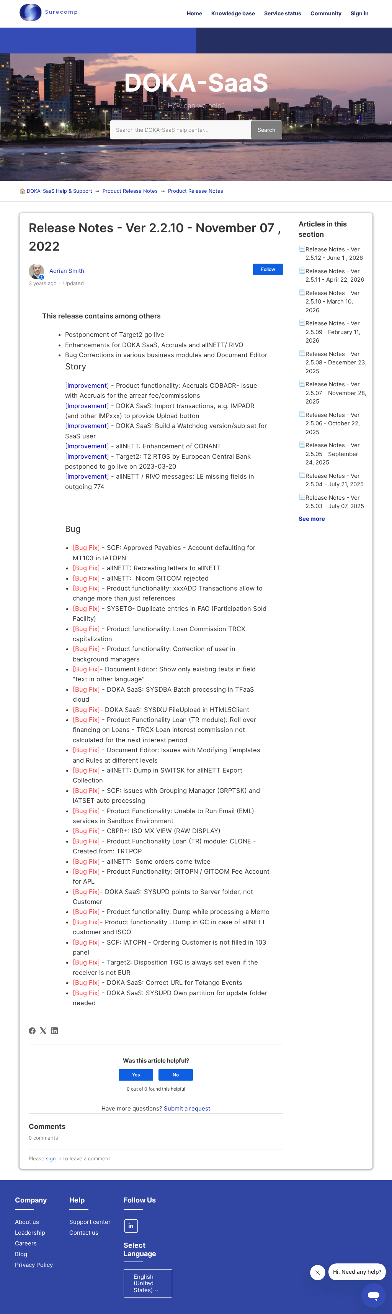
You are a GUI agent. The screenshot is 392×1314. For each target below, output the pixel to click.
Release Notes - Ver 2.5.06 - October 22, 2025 (332, 423)
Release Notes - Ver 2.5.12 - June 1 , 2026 (334, 254)
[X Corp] (43, 1030)
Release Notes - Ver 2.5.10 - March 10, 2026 (332, 301)
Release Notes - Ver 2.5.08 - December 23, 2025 (336, 362)
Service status (282, 13)
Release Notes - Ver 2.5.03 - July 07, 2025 (334, 502)
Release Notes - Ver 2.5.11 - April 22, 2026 (334, 275)
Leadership (30, 1232)
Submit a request (187, 1108)
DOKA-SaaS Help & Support (59, 191)
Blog (21, 1254)
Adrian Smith (66, 270)
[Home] (48, 19)
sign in (54, 1158)
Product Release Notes (130, 191)
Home (194, 13)
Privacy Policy (34, 1264)
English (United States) (144, 1283)
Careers (26, 1243)
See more (312, 518)
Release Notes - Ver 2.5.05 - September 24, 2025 (332, 453)
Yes (136, 1075)
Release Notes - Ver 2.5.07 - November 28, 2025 (335, 393)
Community (325, 13)
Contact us (83, 1232)
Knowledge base (233, 13)
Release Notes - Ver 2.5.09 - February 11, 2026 (332, 332)
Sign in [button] (360, 13)
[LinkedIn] (54, 1030)
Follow (268, 269)
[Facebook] (32, 1030)
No (176, 1075)
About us (27, 1221)
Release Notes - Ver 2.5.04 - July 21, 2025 (334, 480)
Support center (90, 1221)
